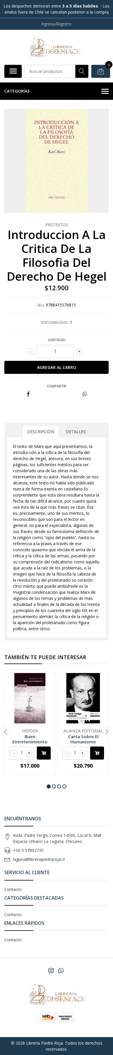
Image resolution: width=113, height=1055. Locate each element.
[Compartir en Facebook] (28, 394)
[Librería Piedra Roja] (54, 47)
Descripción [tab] (40, 431)
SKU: (41, 305)
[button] (48, 786)
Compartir (56, 386)
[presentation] (5, 731)
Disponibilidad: (55, 322)
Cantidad (56, 339)
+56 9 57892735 (28, 850)
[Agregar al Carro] (44, 753)
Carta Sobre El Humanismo (83, 739)
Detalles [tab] (76, 431)
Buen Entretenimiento (30, 739)
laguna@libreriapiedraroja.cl (39, 859)
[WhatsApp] (61, 970)
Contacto (13, 889)
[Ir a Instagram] (51, 970)
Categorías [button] (17, 91)
